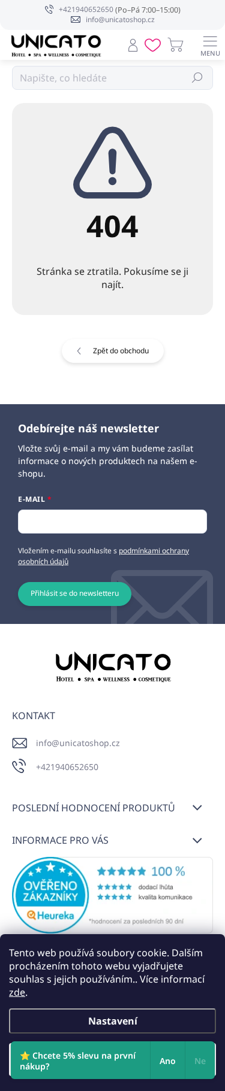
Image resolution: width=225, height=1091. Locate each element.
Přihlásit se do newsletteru (75, 593)
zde (17, 992)
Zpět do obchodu (121, 351)
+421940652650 (67, 766)
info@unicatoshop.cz (78, 742)
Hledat (198, 77)
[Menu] (210, 45)
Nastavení (112, 1021)
